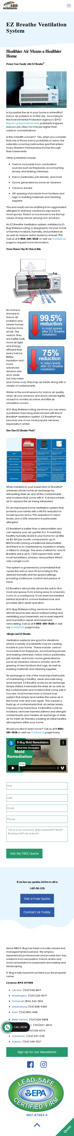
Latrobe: (17, 990)
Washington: (19, 995)
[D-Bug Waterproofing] (10, 5)
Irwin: (15, 1012)
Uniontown (18, 1036)
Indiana (16, 1041)
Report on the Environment (22, 123)
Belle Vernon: (20, 1019)
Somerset (18, 1001)
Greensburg (19, 1006)
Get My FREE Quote (24, 853)
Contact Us (59, 239)
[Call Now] (7, 1027)
